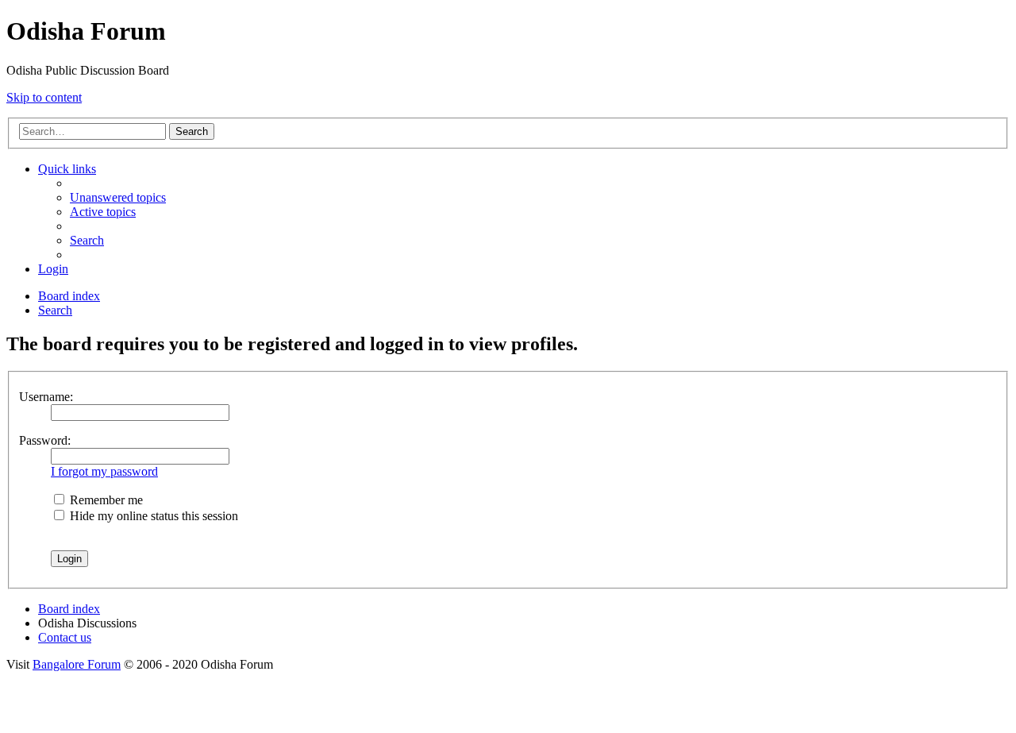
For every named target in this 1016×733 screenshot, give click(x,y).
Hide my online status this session (152, 516)
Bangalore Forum (77, 664)
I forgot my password (104, 471)
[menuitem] (118, 197)
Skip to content (44, 97)
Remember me (105, 500)
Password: (45, 440)
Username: (46, 396)
